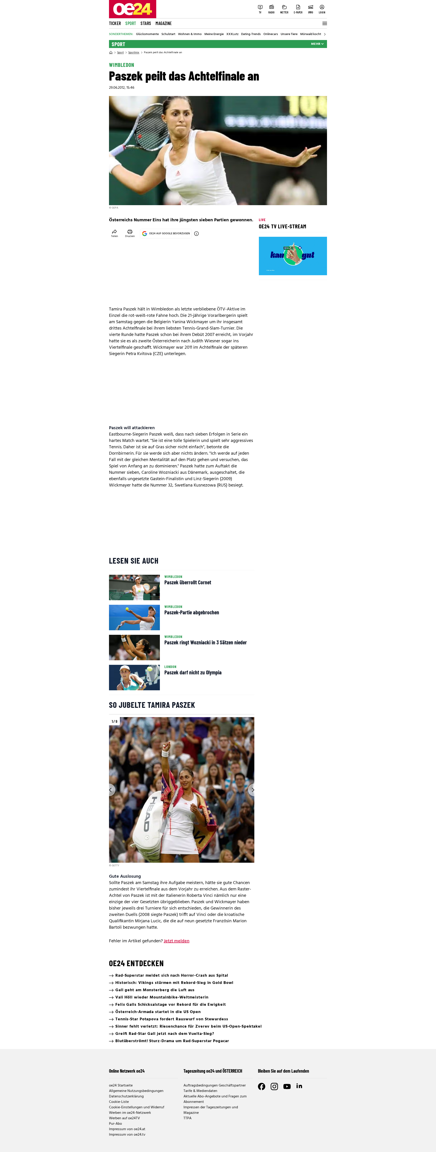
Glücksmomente (147, 34)
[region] (181, 792)
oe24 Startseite (121, 1086)
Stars (146, 23)
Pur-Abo (115, 1124)
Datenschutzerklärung (126, 1096)
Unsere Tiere (289, 34)
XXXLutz (232, 34)
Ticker (115, 23)
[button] (266, 268)
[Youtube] (287, 1086)
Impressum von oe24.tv (127, 1135)
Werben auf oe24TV (124, 1118)
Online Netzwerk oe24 (127, 1071)
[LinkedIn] (299, 1086)
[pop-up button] (312, 268)
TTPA (187, 1118)
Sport (130, 23)
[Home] (111, 52)
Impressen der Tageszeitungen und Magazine (210, 1110)
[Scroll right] (324, 34)
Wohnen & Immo (190, 34)
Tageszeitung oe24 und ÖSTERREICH (212, 1071)
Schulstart (168, 34)
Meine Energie (214, 34)
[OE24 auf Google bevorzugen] (196, 233)
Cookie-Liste (119, 1102)
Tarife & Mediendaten (200, 1091)
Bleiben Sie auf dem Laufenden (283, 1071)
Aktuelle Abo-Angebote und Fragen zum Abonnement (215, 1099)
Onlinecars (270, 34)
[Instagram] (274, 1086)
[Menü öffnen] (324, 23)
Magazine (164, 23)
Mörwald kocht (310, 34)
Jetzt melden (176, 941)
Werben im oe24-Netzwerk (130, 1113)
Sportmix (133, 52)
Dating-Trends (251, 34)
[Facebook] (261, 1086)
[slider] (281, 268)
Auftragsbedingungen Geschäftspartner (214, 1086)
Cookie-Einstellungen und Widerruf (136, 1107)
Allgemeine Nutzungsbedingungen (136, 1091)
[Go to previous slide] (109, 790)
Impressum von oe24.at (127, 1129)
